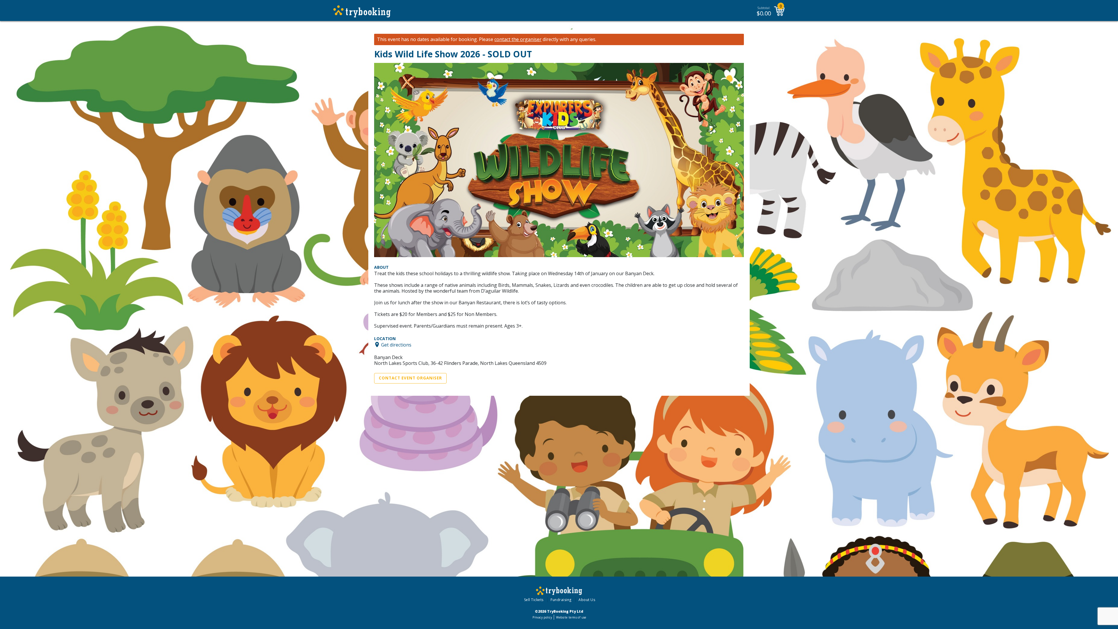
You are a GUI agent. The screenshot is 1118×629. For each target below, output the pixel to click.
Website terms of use (571, 617)
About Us (587, 599)
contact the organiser (518, 39)
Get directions (396, 344)
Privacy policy (542, 617)
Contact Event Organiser (410, 378)
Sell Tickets (534, 599)
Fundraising (561, 599)
